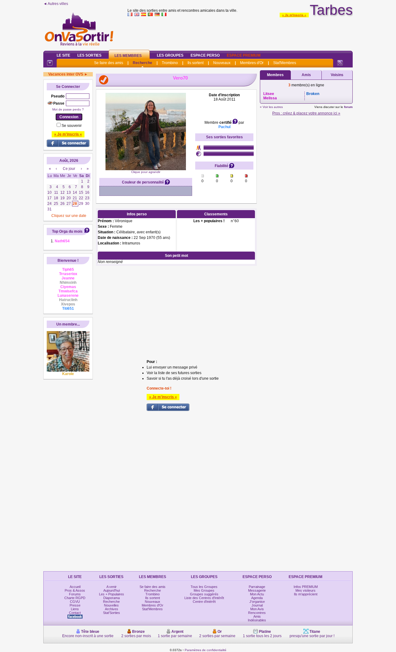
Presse (75, 605)
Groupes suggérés (204, 594)
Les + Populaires (111, 594)
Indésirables (257, 620)
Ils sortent (195, 63)
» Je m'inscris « (294, 15)
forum (348, 107)
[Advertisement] (240, 32)
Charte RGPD (74, 598)
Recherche (142, 63)
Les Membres (128, 56)
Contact (75, 613)
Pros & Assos (75, 590)
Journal (257, 605)
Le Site (63, 55)
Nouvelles (111, 605)
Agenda (257, 598)
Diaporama (111, 598)
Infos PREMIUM (306, 587)
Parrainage (257, 587)
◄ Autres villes (55, 4)
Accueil (75, 587)
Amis (306, 75)
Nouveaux (221, 63)
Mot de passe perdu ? (68, 109)
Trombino (170, 63)
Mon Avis (257, 609)
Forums (75, 594)
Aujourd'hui (111, 590)
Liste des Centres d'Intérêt (204, 598)
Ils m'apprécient (305, 594)
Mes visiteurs (305, 590)
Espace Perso (205, 55)
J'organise (257, 601)
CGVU (75, 601)
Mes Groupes (204, 590)
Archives (111, 609)
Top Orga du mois (67, 231)
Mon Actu (257, 594)
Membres (275, 75)
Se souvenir (72, 125)
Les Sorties (89, 55)
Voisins (337, 75)
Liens (75, 609)
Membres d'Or (252, 63)
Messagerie (257, 590)
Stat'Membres (284, 63)
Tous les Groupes (204, 587)
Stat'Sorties (111, 613)
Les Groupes (170, 55)
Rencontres (257, 613)
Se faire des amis (108, 63)
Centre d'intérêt (204, 601)
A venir (111, 587)
